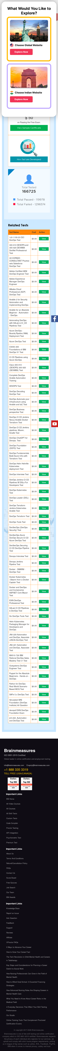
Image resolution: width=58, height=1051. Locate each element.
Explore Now (21, 51)
